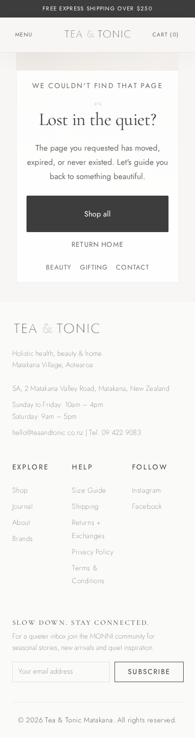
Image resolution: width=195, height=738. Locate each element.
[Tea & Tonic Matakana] (97, 34)
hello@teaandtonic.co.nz (48, 432)
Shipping (85, 506)
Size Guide (89, 490)
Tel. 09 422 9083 (115, 432)
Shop (20, 490)
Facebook (147, 506)
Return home (97, 244)
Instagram (146, 490)
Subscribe (149, 671)
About (21, 522)
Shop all (97, 213)
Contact (132, 267)
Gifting (94, 267)
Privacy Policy (92, 552)
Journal (22, 506)
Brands (23, 538)
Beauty (59, 267)
